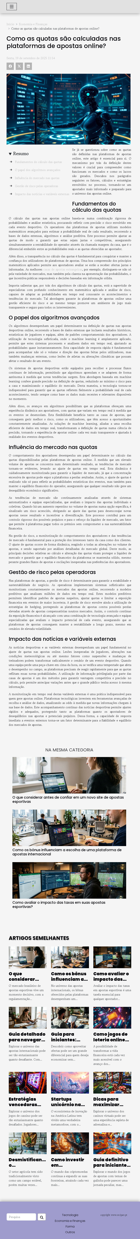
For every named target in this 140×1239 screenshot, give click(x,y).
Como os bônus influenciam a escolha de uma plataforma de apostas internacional (67, 852)
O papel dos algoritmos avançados (37, 170)
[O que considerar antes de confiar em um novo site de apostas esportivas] (69, 775)
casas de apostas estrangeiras (62, 269)
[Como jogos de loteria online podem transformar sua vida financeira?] (112, 1017)
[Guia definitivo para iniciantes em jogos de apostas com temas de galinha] (112, 1142)
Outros (70, 1232)
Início (10, 24)
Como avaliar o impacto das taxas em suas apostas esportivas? (58, 904)
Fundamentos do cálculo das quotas (38, 162)
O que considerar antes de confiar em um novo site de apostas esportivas (68, 799)
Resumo (21, 153)
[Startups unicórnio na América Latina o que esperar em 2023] (70, 1082)
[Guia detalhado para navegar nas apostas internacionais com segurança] (28, 1017)
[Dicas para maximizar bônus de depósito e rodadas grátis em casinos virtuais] (112, 1082)
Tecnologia (70, 1215)
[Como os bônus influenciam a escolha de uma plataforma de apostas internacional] (69, 828)
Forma (70, 1226)
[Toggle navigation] (12, 6)
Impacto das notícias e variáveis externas (42, 194)
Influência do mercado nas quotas (37, 178)
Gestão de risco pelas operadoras (36, 186)
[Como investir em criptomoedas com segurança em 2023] (70, 1142)
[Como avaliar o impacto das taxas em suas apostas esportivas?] (69, 880)
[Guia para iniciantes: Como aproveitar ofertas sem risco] (70, 1017)
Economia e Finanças (33, 24)
